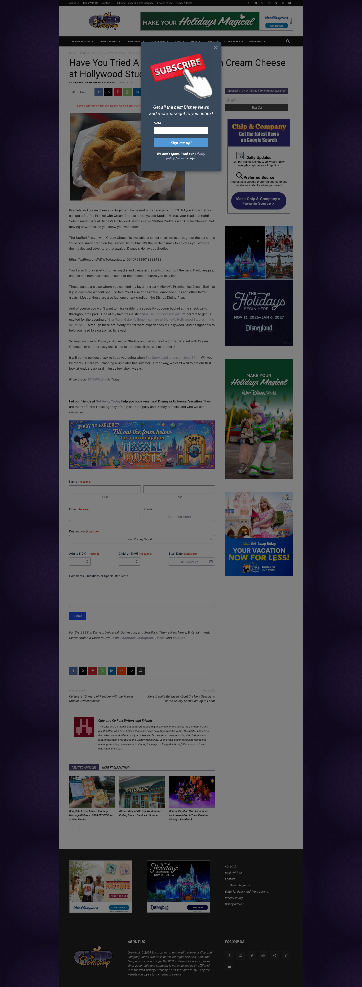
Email (158, 123)
